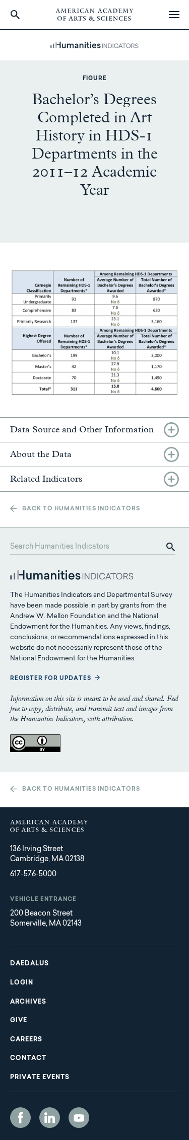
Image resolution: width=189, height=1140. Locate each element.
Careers (26, 1040)
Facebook (20, 1117)
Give (18, 1021)
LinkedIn (49, 1117)
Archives (28, 1002)
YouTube (79, 1117)
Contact (28, 1058)
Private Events (40, 1078)
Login (21, 983)
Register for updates (50, 678)
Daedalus (29, 964)
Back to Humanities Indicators (81, 509)
